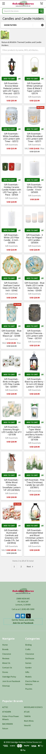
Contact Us (7, 667)
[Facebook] (17, 616)
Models (28, 676)
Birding (28, 644)
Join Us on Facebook (11, 681)
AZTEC (5, 707)
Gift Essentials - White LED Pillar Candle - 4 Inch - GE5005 (34, 188)
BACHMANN (7, 724)
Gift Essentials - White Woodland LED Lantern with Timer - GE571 (34, 137)
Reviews (5, 658)
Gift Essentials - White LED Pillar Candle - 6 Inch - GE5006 (11, 239)
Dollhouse (29, 658)
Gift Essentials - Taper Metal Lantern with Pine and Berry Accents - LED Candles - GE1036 (34, 433)
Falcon (5, 728)
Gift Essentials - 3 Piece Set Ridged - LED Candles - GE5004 (34, 239)
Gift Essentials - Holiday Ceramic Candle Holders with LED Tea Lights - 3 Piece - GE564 (11, 189)
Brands (5, 649)
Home (5, 644)
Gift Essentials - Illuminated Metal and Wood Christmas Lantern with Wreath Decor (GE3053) (35, 536)
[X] (28, 616)
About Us (6, 663)
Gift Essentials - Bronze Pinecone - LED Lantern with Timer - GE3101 (34, 334)
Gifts (27, 672)
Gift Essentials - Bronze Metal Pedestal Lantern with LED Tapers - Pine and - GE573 (11, 88)
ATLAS (27, 711)
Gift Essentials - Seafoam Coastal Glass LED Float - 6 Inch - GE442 (11, 286)
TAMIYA (27, 716)
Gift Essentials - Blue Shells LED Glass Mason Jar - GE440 (11, 333)
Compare (19, 79)
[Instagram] (23, 616)
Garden (28, 667)
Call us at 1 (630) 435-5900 (23, 609)
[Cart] (42, 3)
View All (27, 725)
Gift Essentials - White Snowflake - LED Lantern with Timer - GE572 (11, 137)
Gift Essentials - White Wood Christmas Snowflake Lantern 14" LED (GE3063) (12, 484)
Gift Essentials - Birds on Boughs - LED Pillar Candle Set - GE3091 (11, 383)
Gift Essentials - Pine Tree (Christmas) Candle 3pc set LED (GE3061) (34, 483)
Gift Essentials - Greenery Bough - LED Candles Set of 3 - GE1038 (11, 431)
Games (28, 663)
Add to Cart (9, 78)
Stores (5, 672)
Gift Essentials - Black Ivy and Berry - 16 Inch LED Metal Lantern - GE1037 (34, 383)
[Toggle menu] (3, 3)
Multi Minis (29, 721)
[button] (42, 25)
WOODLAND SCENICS (33, 707)
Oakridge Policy (9, 676)
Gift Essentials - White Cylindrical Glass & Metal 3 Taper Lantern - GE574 (34, 88)
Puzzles (28, 689)
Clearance (6, 654)
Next (29, 566)
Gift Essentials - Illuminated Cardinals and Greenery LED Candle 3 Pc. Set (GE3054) (11, 536)
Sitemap (6, 685)
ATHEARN (6, 711)
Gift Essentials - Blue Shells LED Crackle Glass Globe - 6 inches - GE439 (34, 286)
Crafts (27, 649)
